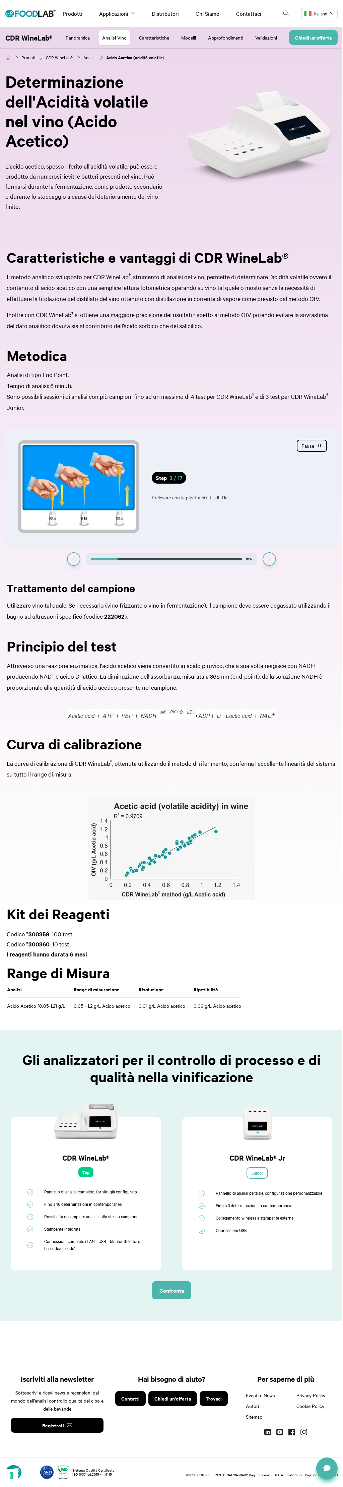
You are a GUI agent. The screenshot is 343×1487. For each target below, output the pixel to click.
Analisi (89, 57)
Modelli (188, 37)
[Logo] (30, 13)
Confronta (171, 1290)
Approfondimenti (225, 37)
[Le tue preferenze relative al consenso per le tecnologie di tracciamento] (11, 1475)
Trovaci (214, 1398)
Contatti (130, 1398)
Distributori (165, 13)
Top (85, 1172)
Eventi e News (260, 1395)
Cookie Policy (310, 1406)
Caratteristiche (154, 37)
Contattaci (248, 13)
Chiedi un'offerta (313, 37)
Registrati (53, 1425)
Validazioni (266, 37)
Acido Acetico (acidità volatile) (135, 57)
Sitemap (254, 1416)
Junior (257, 1173)
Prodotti (72, 13)
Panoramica (78, 37)
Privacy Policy (310, 1395)
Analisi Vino (114, 37)
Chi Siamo (207, 13)
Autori (252, 1406)
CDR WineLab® (29, 37)
